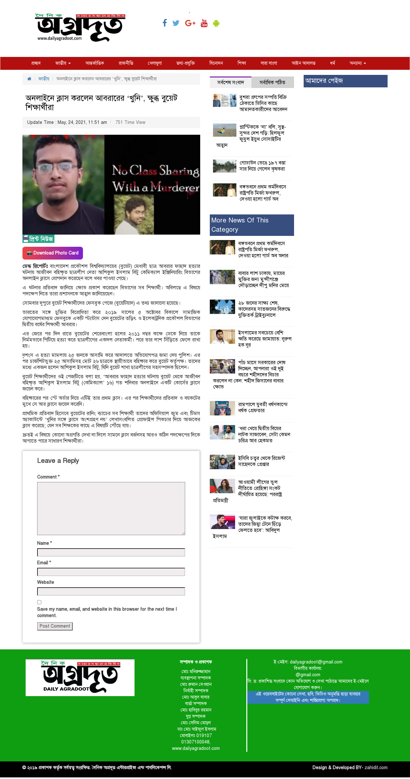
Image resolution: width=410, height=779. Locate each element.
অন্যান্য (356, 63)
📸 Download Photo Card (52, 253)
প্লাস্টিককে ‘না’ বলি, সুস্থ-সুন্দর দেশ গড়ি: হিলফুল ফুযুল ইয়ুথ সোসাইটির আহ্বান (251, 136)
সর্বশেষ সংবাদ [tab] (230, 82)
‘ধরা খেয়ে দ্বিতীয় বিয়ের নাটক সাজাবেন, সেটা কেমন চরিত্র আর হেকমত (264, 434)
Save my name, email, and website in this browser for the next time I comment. (107, 612)
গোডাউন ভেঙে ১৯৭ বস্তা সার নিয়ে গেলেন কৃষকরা (262, 166)
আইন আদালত (304, 63)
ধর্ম (332, 63)
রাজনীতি (126, 63)
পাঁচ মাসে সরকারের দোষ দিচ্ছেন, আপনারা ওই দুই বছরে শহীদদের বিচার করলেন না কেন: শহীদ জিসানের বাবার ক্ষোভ (249, 374)
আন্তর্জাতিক (95, 63)
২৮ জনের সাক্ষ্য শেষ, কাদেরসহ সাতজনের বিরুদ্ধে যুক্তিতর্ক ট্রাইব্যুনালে (264, 309)
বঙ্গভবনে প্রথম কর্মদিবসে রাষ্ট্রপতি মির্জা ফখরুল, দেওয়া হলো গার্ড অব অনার (251, 196)
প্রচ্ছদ (36, 63)
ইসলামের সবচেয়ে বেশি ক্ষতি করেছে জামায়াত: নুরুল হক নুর (265, 339)
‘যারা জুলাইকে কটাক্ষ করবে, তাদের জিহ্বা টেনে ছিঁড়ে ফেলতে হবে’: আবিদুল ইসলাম (252, 527)
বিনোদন (216, 63)
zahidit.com (376, 767)
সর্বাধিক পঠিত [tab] (272, 82)
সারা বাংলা (269, 63)
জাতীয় (61, 63)
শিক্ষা (242, 63)
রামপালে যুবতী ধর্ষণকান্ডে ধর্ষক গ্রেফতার (263, 407)
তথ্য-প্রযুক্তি (185, 63)
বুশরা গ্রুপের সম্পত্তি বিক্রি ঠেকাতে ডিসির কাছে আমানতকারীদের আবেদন (263, 103)
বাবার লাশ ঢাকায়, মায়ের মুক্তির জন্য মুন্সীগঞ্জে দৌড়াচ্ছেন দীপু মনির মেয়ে (263, 279)
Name (44, 543)
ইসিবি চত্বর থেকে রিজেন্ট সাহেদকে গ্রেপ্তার (261, 461)
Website (45, 582)
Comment (48, 477)
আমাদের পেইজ (324, 81)
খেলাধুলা (155, 63)
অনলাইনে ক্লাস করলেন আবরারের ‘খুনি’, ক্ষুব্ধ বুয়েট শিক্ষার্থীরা (101, 102)
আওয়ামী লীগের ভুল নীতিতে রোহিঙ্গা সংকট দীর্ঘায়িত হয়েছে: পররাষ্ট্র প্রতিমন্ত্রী (247, 491)
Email (44, 563)
